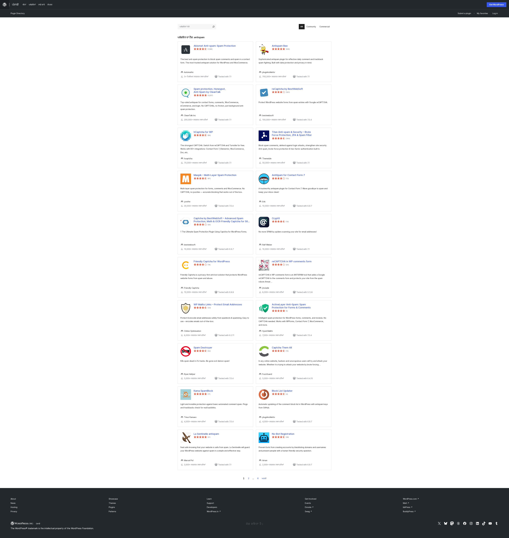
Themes (112, 503)
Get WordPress (496, 4)
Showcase (113, 499)
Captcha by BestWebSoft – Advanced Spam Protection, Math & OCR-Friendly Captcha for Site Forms (221, 220)
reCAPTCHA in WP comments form (291, 261)
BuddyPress (409, 511)
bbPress (408, 507)
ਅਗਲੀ (264, 478)
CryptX (276, 218)
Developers (212, 507)
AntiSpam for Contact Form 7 (288, 175)
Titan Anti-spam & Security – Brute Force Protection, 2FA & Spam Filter (292, 133)
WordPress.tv (214, 511)
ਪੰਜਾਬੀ (38, 524)
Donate (309, 507)
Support (210, 503)
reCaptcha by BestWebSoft (287, 89)
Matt (406, 503)
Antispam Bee (280, 45)
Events (308, 503)
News (13, 503)
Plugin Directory (18, 13)
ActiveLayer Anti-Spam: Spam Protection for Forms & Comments (291, 306)
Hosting (14, 507)
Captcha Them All (282, 347)
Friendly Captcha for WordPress (212, 261)
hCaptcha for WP (203, 132)
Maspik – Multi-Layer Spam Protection (215, 175)
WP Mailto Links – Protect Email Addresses (218, 304)
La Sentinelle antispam (206, 433)
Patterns (112, 511)
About (13, 499)
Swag (308, 511)
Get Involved (310, 499)
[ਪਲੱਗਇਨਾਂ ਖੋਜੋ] (213, 26)
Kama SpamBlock (203, 390)
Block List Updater (282, 390)
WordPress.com (411, 499)
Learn (209, 499)
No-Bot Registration (283, 433)
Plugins (112, 507)
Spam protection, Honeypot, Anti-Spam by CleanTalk (209, 90)
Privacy (14, 511)
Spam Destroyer (203, 347)
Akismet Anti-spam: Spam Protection (215, 45)
